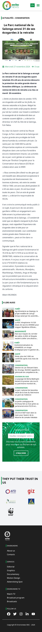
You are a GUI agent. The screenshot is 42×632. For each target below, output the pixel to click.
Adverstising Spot (15, 581)
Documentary (13, 574)
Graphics (11, 570)
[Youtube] (33, 614)
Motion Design (13, 578)
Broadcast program (15, 597)
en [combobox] (32, 5)
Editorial (10, 566)
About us (11, 550)
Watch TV (11, 594)
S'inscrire (21, 453)
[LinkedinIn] (27, 614)
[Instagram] (21, 614)
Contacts (11, 554)
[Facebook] (8, 614)
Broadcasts (12, 601)
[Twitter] (15, 614)
